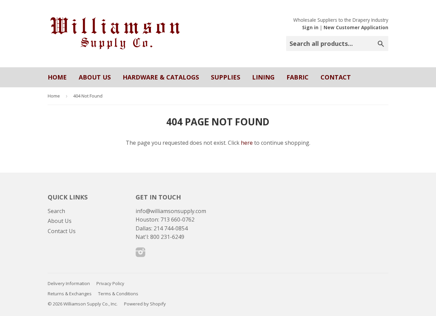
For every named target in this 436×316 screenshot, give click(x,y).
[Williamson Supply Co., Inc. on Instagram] (141, 254)
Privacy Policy (110, 283)
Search (56, 211)
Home (57, 77)
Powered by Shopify (145, 304)
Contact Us (62, 231)
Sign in (310, 27)
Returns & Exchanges (70, 294)
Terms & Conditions (118, 294)
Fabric (297, 77)
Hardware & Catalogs (161, 77)
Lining (263, 77)
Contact (336, 77)
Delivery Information (69, 283)
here (247, 142)
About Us (95, 77)
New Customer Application (356, 27)
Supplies (225, 77)
